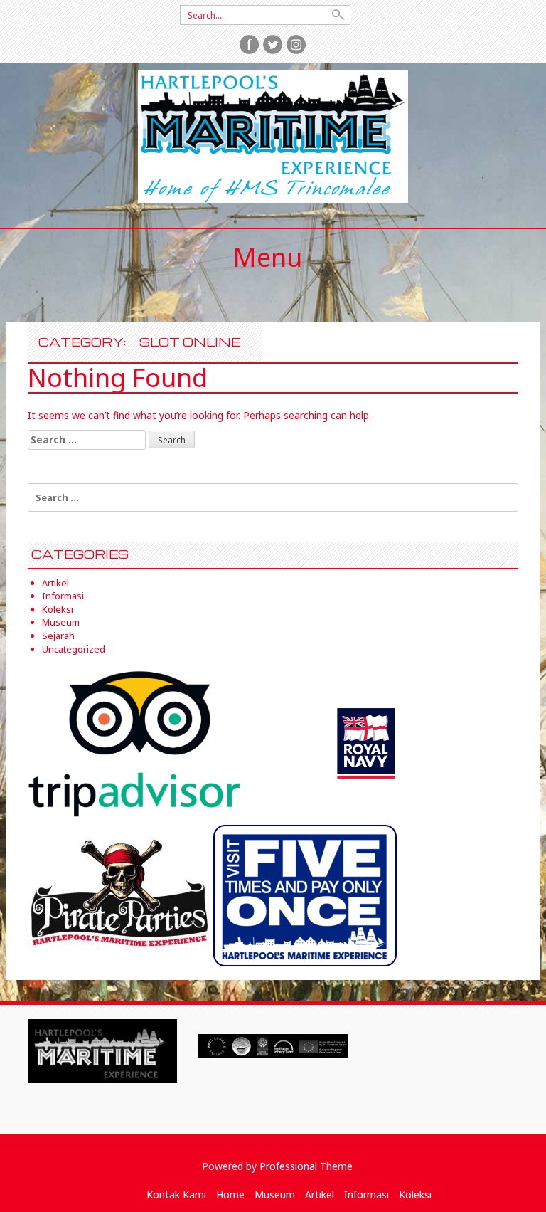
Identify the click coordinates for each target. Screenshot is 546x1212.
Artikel (55, 582)
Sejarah (58, 635)
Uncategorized (73, 649)
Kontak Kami (176, 1194)
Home (230, 1194)
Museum (61, 622)
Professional (288, 1166)
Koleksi (57, 609)
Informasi (63, 595)
